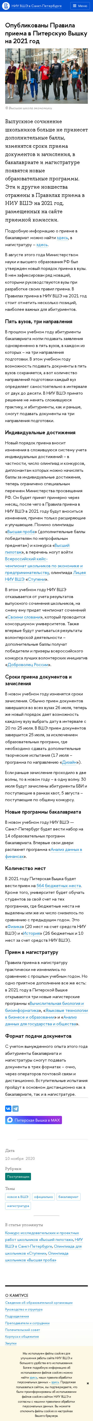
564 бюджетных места (59, 885)
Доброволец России (27, 664)
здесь (33, 1377)
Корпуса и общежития (22, 1336)
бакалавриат (68, 1196)
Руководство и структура (23, 1309)
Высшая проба (21, 531)
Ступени (36, 579)
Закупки (11, 1343)
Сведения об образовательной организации (39, 1302)
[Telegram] (15, 1109)
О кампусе (16, 1295)
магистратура (18, 1205)
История (31, 933)
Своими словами (23, 617)
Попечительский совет (22, 1330)
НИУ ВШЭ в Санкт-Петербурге (37, 5)
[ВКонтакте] (8, 1109)
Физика (14, 926)
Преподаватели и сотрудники (27, 1323)
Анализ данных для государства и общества (41, 1020)
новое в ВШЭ (17, 1196)
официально (43, 1196)
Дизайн (69, 762)
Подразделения (17, 1316)
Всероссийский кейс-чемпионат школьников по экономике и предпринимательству (44, 565)
